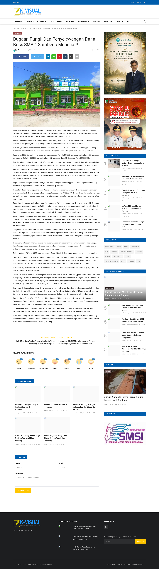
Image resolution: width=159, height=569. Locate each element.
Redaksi (127, 564)
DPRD (126, 247)
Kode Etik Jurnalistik (114, 564)
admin (107, 299)
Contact (16, 2)
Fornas (114, 251)
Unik (138, 261)
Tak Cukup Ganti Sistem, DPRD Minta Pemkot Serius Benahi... (133, 320)
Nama (17, 463)
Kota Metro (109, 247)
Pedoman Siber (138, 564)
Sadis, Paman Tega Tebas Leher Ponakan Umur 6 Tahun (84, 548)
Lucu (55, 368)
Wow (91, 368)
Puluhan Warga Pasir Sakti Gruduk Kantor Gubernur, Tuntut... (84, 527)
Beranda (19, 21)
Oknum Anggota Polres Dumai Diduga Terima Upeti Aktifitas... (123, 398)
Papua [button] (29, 21)
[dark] (144, 2)
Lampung (135, 247)
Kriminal (139, 251)
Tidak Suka (31, 368)
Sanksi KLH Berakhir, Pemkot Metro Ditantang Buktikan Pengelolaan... (133, 335)
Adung (124, 181)
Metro (119, 247)
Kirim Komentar (23, 490)
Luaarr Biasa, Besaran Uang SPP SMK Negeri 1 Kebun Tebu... (85, 538)
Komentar (21, 457)
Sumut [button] (118, 21)
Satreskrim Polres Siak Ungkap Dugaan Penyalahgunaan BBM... (133, 224)
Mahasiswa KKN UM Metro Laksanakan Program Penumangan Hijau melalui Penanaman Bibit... (77, 342)
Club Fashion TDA (111, 261)
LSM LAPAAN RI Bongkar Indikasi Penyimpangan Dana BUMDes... (133, 163)
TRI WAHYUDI (126, 168)
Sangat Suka (43, 368)
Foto (123, 261)
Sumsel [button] (96, 21)
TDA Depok (117, 256)
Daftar (139, 2)
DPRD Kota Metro (126, 251)
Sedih (79, 368)
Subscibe (140, 541)
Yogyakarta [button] (55, 21)
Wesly (20, 50)
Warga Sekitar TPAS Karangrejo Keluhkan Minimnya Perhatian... (134, 349)
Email (61, 463)
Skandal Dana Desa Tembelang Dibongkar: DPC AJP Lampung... (133, 192)
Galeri (127, 256)
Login (132, 2)
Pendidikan (24, 28)
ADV (106, 251)
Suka (19, 368)
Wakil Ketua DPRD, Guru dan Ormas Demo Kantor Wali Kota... (132, 307)
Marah (66, 368)
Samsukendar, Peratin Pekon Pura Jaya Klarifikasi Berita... (133, 177)
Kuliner (107, 256)
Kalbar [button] (107, 21)
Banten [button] (41, 21)
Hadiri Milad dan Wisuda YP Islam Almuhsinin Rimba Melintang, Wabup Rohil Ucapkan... (35, 342)
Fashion (131, 261)
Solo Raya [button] (83, 21)
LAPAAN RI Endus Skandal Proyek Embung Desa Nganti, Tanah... (133, 208)
